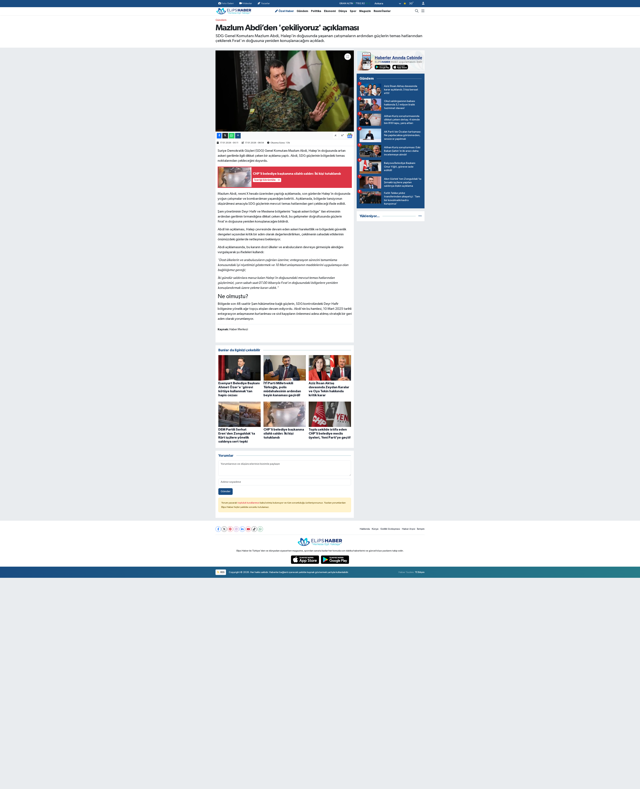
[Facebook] (218, 529)
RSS (222, 572)
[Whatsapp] (260, 529)
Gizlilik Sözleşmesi (390, 529)
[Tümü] (420, 216)
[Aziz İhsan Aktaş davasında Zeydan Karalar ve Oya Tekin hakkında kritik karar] (330, 367)
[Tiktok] (254, 529)
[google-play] (335, 559)
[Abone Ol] (349, 135)
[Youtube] (248, 529)
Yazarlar (265, 3)
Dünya (342, 11)
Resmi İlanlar (382, 11)
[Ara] (417, 11)
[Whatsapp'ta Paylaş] (231, 135)
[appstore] (305, 559)
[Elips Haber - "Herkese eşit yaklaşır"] (234, 11)
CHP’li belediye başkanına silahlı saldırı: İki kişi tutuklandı (284, 433)
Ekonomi (330, 11)
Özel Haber (286, 11)
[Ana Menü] (422, 11)
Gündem (302, 11)
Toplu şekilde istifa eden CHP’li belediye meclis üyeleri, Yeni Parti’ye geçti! (330, 433)
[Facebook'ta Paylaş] (219, 135)
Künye (375, 529)
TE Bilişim (419, 572)
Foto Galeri (228, 3)
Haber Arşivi (408, 529)
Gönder (225, 491)
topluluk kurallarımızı (249, 503)
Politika (316, 11)
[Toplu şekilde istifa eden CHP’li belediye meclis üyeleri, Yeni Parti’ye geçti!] (330, 414)
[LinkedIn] (242, 529)
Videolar (247, 3)
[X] (224, 529)
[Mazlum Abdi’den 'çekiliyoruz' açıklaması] (285, 91)
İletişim (420, 529)
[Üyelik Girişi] (421, 3)
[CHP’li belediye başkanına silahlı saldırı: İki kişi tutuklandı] (285, 414)
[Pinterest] (230, 529)
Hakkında (365, 529)
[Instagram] (236, 529)
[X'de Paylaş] (225, 135)
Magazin (365, 11)
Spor (353, 11)
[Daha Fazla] (238, 135)
